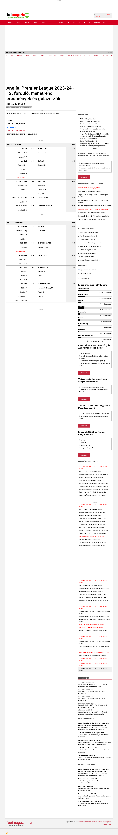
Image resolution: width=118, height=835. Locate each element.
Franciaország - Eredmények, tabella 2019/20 (93, 600)
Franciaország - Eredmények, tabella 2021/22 (93, 486)
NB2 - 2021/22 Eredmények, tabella (90, 471)
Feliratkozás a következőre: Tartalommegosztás (7, 833)
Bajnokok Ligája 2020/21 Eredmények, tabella (93, 530)
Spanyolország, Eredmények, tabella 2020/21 (93, 512)
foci (16, 107)
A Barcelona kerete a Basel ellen (89, 801)
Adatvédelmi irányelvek (104, 821)
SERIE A (43, 55)
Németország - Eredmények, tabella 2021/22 (93, 483)
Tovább (95, 148)
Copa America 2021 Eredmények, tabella (92, 545)
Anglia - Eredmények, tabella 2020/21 (91, 515)
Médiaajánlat (107, 824)
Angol (19, 22)
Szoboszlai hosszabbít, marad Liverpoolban (95, 413)
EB (84, 22)
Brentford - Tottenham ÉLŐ (88, 124)
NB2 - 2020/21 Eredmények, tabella (90, 509)
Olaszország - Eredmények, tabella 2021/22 (93, 480)
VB (90, 22)
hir (8, 107)
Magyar (44, 22)
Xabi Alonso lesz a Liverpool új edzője (93, 361)
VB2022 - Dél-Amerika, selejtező (89, 539)
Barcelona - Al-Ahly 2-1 (86, 786)
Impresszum (93, 821)
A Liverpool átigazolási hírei (87, 239)
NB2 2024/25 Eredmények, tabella (89, 191)
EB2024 (96, 55)
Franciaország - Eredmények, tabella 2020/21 (93, 524)
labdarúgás (21, 107)
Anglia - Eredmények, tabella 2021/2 (90, 477)
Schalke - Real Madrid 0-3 (87, 755)
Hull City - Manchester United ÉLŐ (91, 126)
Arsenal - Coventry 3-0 (87, 131)
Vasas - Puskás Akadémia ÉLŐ (90, 121)
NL (104, 22)
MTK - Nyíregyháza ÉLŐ (88, 119)
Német (36, 22)
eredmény (29, 107)
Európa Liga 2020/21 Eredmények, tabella (92, 533)
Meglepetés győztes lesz (89, 448)
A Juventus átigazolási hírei (87, 253)
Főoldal (11, 22)
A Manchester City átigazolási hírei (89, 246)
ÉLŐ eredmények (85, 273)
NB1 (7, 55)
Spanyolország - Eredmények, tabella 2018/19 (94, 616)
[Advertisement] (59, 37)
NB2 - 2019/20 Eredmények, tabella (90, 585)
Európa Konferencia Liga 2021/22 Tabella (92, 495)
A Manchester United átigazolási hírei (90, 243)
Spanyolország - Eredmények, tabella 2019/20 (94, 588)
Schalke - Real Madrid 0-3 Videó (89, 740)
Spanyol (62, 22)
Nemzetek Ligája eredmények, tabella (91, 627)
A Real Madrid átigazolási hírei (88, 232)
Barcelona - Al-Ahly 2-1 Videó (88, 779)
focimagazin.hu (19, 822)
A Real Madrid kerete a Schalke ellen (91, 748)
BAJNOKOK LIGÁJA (74, 55)
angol (11, 107)
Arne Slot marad (86, 353)
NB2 (12, 55)
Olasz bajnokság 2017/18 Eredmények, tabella (94, 646)
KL (79, 22)
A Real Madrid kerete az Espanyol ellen (92, 129)
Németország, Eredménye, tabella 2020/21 (93, 521)
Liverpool (84, 440)
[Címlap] (18, 15)
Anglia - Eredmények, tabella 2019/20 (91, 591)
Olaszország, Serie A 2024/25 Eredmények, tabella (94, 206)
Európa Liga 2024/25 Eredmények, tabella (91, 213)
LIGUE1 (62, 55)
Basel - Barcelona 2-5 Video (88, 794)
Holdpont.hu (98, 16)
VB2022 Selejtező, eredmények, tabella (91, 536)
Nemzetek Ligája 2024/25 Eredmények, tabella (93, 216)
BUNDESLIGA (53, 55)
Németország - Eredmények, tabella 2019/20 (93, 597)
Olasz (53, 22)
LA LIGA (34, 55)
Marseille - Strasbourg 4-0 (88, 139)
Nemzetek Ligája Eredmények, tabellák (91, 527)
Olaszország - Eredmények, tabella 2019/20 (93, 594)
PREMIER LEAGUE (23, 55)
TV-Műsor (107, 14)
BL (69, 22)
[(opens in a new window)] (87, 270)
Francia (27, 22)
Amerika (97, 22)
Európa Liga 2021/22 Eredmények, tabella (92, 492)
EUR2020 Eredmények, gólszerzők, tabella (92, 542)
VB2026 (105, 55)
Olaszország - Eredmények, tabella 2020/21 (93, 518)
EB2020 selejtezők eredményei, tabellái (91, 624)
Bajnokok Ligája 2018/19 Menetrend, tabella (93, 630)
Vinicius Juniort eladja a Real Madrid (92, 387)
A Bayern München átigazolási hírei (89, 260)
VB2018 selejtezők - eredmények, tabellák (92, 655)
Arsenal (83, 443)
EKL (90, 55)
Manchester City (86, 445)
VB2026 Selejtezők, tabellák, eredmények (91, 219)
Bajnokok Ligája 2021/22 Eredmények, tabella (93, 489)
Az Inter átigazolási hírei (86, 257)
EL (74, 22)
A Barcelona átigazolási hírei (87, 236)
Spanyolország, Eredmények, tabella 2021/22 (93, 474)
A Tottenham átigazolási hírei (87, 250)
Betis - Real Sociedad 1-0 (88, 141)
